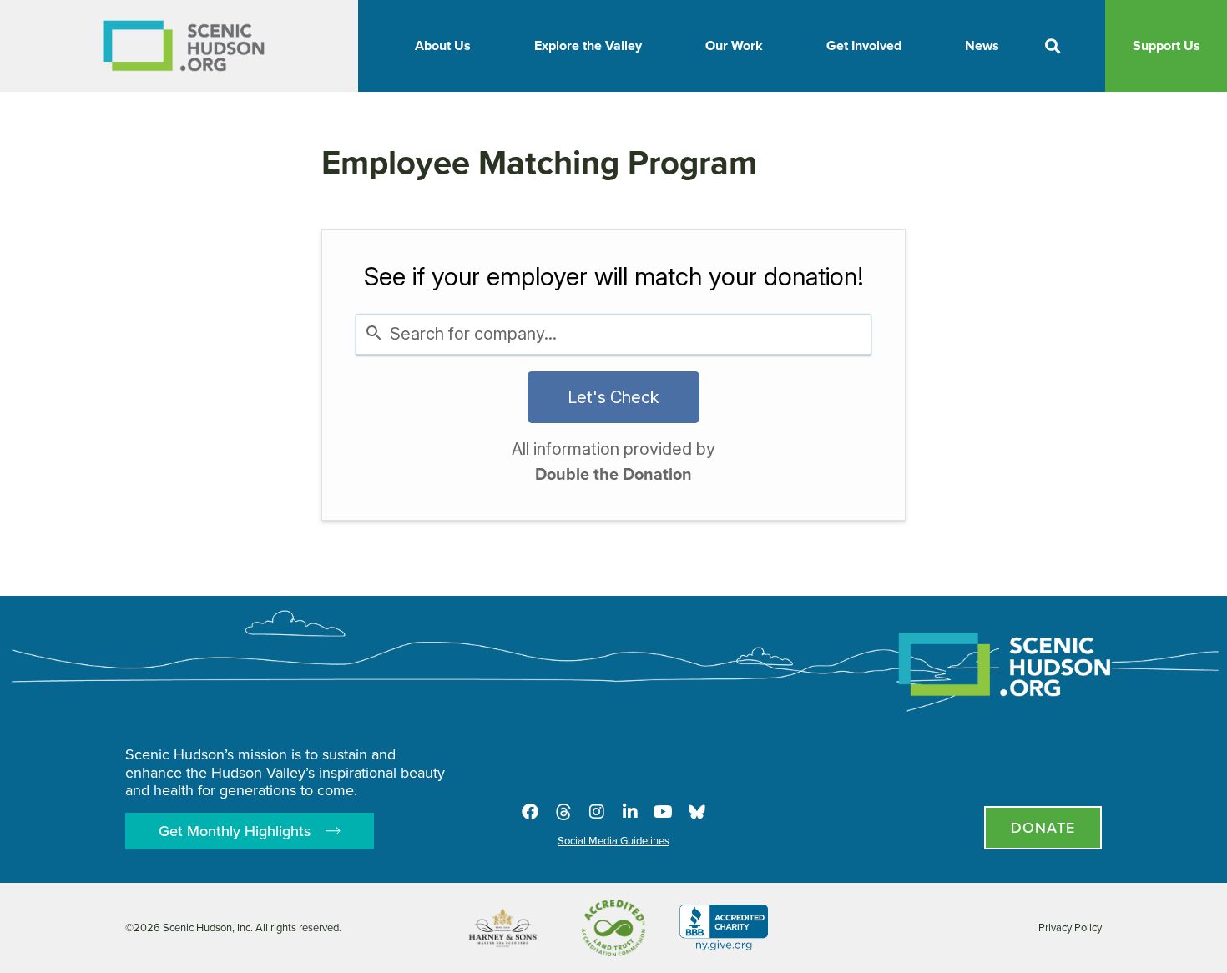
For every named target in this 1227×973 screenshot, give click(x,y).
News (982, 45)
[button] (1053, 46)
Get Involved (863, 45)
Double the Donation (613, 473)
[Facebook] (530, 812)
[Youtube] (663, 812)
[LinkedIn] (630, 812)
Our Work (734, 45)
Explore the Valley (588, 45)
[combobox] (613, 334)
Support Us (1166, 45)
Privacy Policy (1070, 927)
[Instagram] (596, 812)
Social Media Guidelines (613, 841)
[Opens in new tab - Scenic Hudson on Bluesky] (697, 812)
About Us (443, 45)
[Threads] (563, 812)
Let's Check (613, 397)
